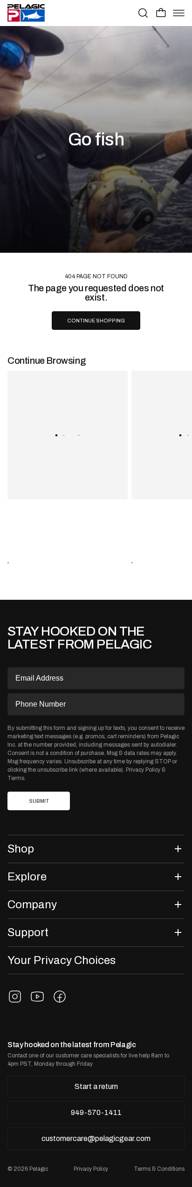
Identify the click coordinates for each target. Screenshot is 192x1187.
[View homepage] (26, 13)
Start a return (96, 1086)
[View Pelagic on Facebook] (59, 996)
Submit (39, 801)
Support (27, 932)
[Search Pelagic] (143, 13)
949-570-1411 (96, 1112)
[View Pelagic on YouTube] (37, 996)
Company (32, 904)
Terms (15, 778)
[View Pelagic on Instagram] (14, 996)
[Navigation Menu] (179, 13)
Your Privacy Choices (61, 960)
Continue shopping (96, 321)
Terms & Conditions (159, 1169)
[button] (161, 12)
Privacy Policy (143, 770)
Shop (20, 848)
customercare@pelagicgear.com (96, 1138)
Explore (27, 876)
